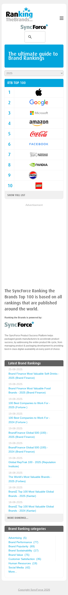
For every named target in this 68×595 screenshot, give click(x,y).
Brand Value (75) (18, 554)
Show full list (16, 195)
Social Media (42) (19, 567)
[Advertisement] (34, 241)
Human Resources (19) (22, 563)
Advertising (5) (17, 537)
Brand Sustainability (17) (23, 550)
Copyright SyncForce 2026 (34, 589)
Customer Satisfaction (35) (24, 558)
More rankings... (17, 517)
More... (12, 571)
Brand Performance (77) (23, 542)
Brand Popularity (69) (21, 546)
